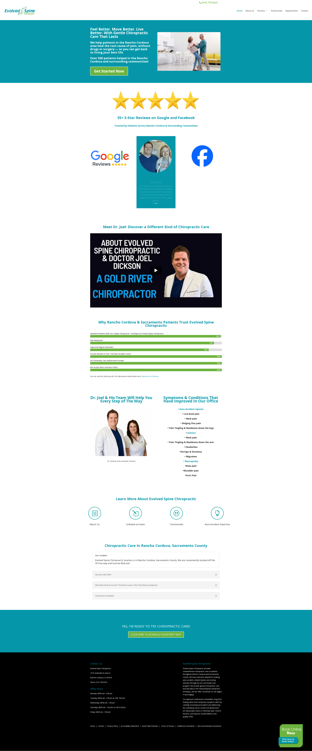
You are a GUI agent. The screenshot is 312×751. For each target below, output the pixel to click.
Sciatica (191, 432)
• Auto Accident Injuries (190, 409)
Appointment (291, 11)
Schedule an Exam (135, 524)
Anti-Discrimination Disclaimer (209, 726)
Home (239, 11)
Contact (304, 11)
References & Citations (150, 376)
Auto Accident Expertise (217, 524)
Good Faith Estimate (150, 726)
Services (261, 11)
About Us (249, 11)
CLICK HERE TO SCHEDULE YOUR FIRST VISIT (156, 634)
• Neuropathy (190, 461)
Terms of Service (167, 726)
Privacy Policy (112, 726)
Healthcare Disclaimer (186, 726)
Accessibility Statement (130, 726)
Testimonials (276, 11)
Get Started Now (109, 71)
